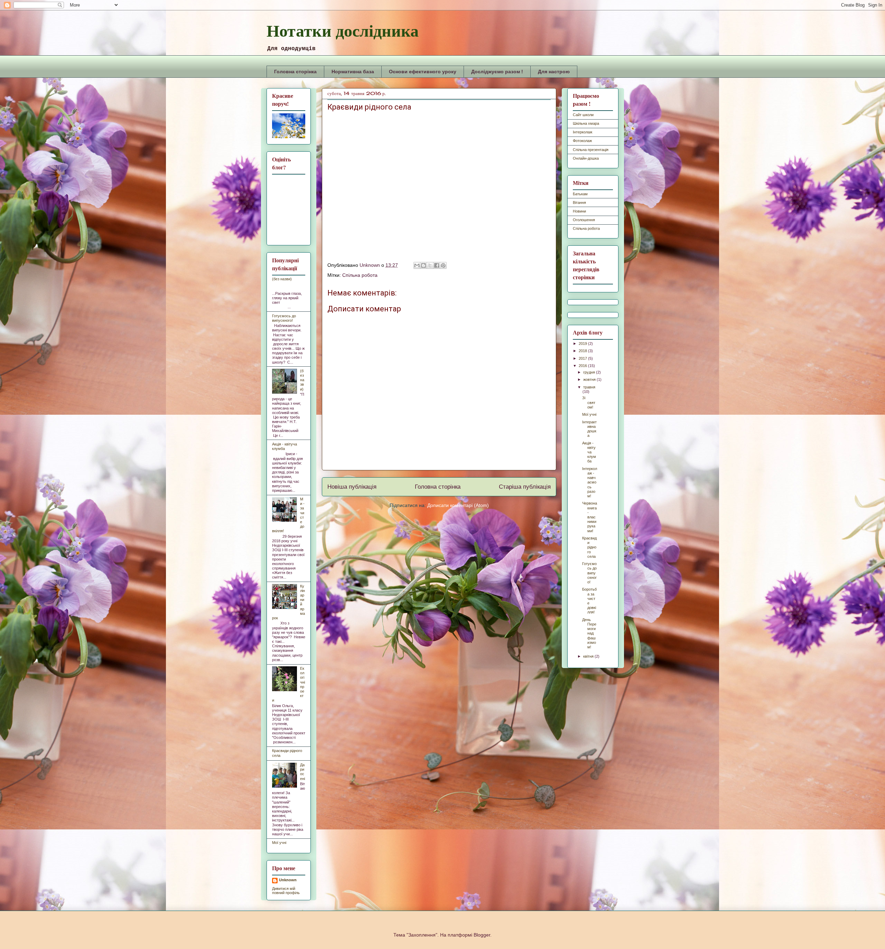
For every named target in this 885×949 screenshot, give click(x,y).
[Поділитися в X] (430, 265)
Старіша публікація (525, 486)
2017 (583, 358)
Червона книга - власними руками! (589, 517)
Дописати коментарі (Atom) (458, 505)
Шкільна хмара (586, 123)
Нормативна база (353, 71)
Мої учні (279, 842)
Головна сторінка (295, 71)
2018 (583, 351)
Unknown (288, 880)
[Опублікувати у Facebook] (436, 265)
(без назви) (282, 279)
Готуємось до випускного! (284, 318)
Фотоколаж (582, 141)
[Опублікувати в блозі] (423, 265)
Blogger (482, 935)
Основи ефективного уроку (422, 71)
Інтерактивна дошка (589, 429)
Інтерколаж (582, 132)
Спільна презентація (590, 150)
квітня (589, 656)
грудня (589, 372)
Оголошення (584, 220)
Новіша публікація (351, 486)
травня (589, 387)
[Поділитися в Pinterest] (443, 265)
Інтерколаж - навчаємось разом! (589, 482)
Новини (579, 211)
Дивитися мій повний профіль (286, 890)
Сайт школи (583, 115)
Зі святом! (588, 402)
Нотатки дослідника (343, 30)
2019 (583, 343)
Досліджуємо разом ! (497, 71)
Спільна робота (360, 275)
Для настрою (554, 71)
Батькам (580, 194)
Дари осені (302, 772)
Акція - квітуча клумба (284, 446)
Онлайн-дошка (586, 158)
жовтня (590, 379)
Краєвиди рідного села (589, 547)
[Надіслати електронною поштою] (416, 265)
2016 (583, 366)
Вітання (579, 202)
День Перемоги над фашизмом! (589, 633)
